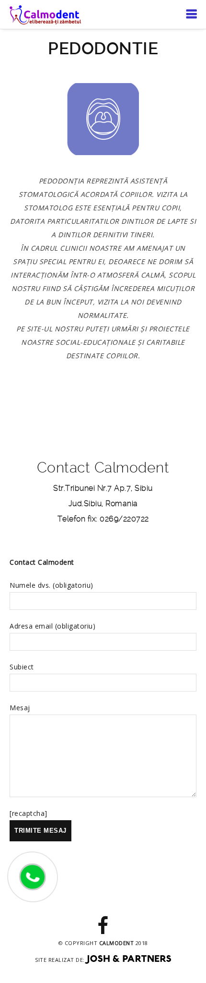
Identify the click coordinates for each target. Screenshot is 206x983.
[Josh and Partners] (128, 959)
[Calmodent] (45, 14)
